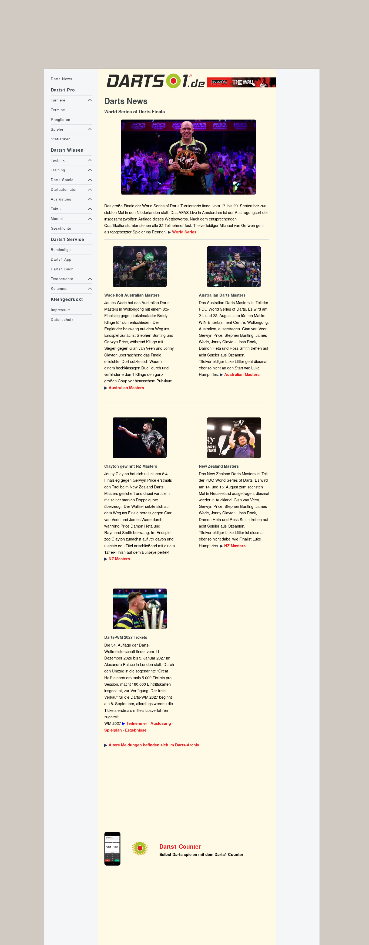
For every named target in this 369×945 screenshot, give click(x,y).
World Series (184, 232)
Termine (58, 109)
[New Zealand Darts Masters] (140, 437)
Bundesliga (61, 249)
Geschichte (61, 228)
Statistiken (61, 138)
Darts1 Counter (180, 846)
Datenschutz (62, 319)
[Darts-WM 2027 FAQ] (140, 608)
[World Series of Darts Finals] (188, 157)
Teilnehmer (136, 723)
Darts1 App (61, 259)
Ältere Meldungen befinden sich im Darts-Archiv (154, 745)
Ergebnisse (135, 730)
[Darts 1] (155, 90)
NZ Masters (119, 559)
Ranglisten (60, 119)
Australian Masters (126, 387)
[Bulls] (243, 86)
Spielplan (113, 730)
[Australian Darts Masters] (140, 266)
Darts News (61, 78)
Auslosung (160, 723)
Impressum (61, 309)
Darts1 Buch (62, 268)
